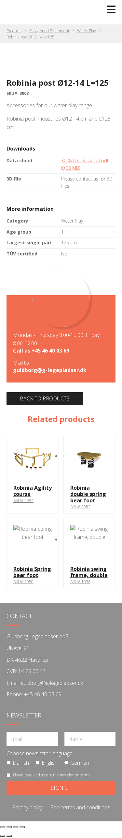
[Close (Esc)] (22, 827)
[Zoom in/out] (2, 827)
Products (14, 31)
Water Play (86, 31)
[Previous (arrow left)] (2, 836)
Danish (21, 762)
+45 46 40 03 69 (50, 350)
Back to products (45, 398)
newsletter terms (75, 775)
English (50, 762)
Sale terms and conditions (80, 807)
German (79, 762)
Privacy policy (27, 807)
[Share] (15, 827)
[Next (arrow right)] (9, 836)
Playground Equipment (49, 31)
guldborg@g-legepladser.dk (50, 370)
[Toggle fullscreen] (9, 827)
